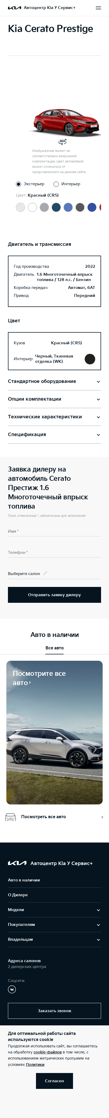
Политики (35, 1064)
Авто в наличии (24, 880)
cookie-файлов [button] (48, 1052)
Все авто (55, 648)
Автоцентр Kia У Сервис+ (50, 7)
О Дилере (18, 895)
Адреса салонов (24, 960)
